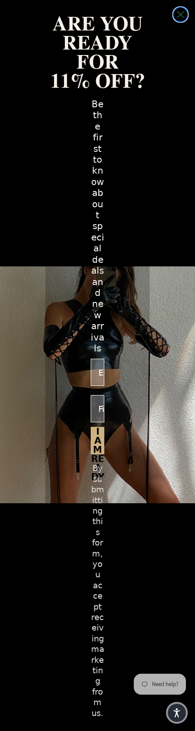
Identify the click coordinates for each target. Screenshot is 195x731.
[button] (177, 713)
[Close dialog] (180, 14)
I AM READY (97, 440)
